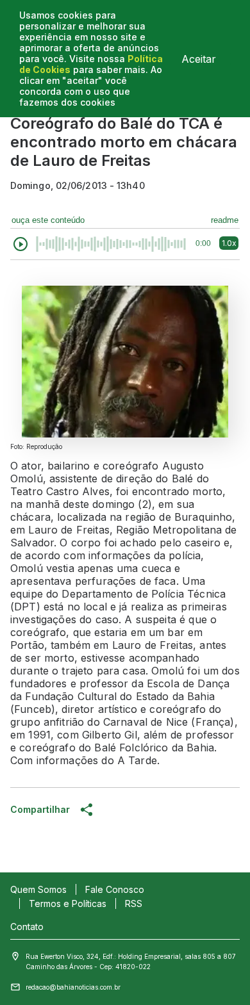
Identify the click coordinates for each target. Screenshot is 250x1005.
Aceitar (198, 59)
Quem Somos (38, 889)
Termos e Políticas (67, 903)
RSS (133, 903)
